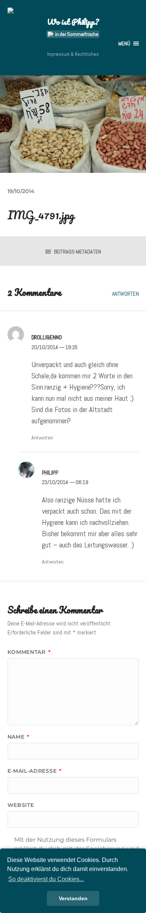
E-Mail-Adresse (34, 771)
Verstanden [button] (73, 898)
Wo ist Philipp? (72, 21)
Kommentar (29, 652)
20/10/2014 (54, 347)
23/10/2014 (65, 482)
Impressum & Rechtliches (73, 54)
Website (20, 805)
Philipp (50, 473)
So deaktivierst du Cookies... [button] (46, 879)
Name (18, 736)
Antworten (125, 294)
